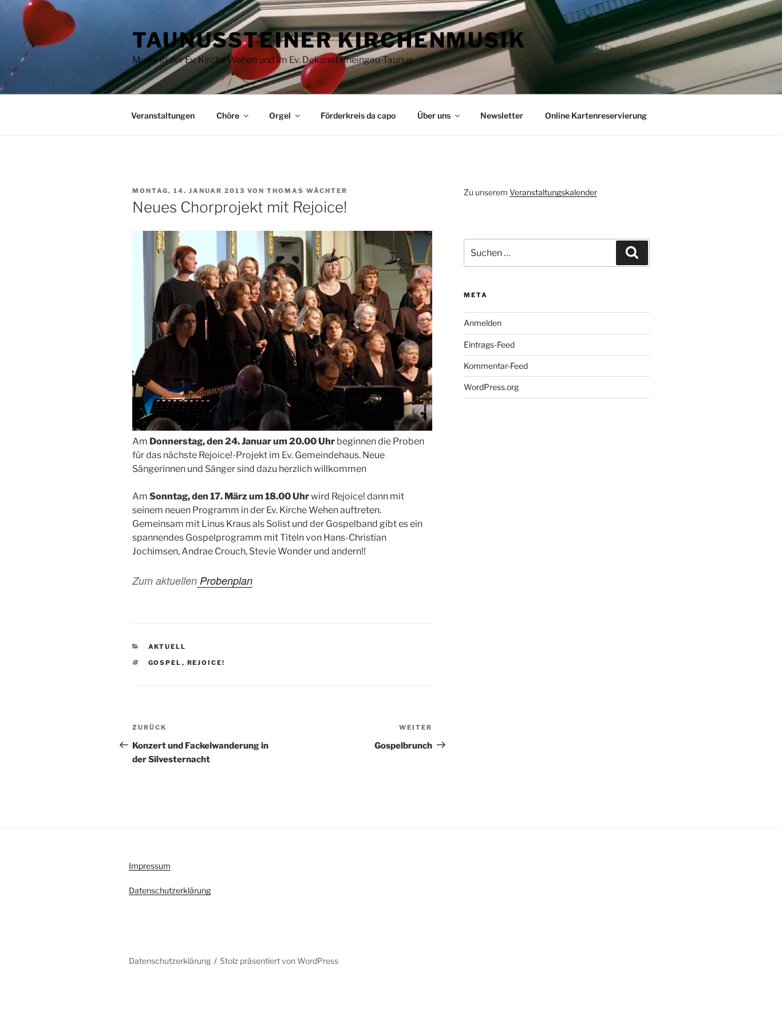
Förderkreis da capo (358, 115)
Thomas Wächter (307, 191)
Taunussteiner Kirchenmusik (329, 40)
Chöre (227, 115)
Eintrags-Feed (489, 344)
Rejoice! (206, 663)
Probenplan (224, 580)
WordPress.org (491, 387)
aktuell (167, 647)
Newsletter (501, 115)
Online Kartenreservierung (596, 115)
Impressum (150, 866)
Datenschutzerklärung (170, 890)
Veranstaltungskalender (553, 192)
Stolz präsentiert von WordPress (279, 961)
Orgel (280, 115)
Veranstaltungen (163, 115)
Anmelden (482, 323)
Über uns (434, 115)
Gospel (165, 663)
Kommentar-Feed (496, 366)
